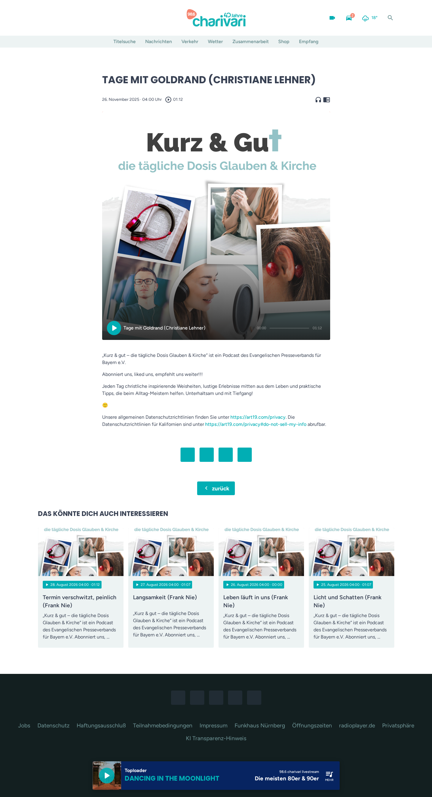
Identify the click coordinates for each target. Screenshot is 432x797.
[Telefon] (80, 18)
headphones (318, 99)
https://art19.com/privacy (258, 417)
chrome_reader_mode (326, 99)
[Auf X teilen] (207, 455)
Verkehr (189, 41)
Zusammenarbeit (250, 41)
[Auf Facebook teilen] (188, 455)
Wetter (215, 41)
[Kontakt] (91, 18)
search (390, 17)
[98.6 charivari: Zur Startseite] (216, 18)
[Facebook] (44, 18)
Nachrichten (158, 41)
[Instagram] (56, 18)
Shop (283, 41)
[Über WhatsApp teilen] (226, 455)
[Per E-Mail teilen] (245, 455)
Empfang (309, 41)
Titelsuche (124, 41)
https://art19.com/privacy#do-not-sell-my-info (255, 424)
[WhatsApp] (68, 18)
